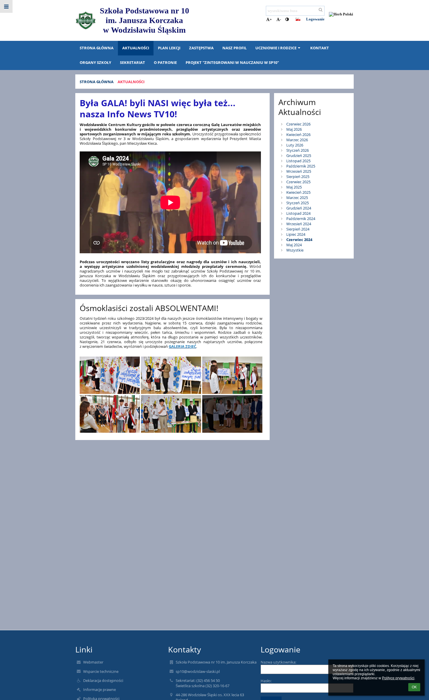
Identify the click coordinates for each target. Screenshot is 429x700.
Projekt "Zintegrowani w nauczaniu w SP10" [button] (232, 62)
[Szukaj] (320, 10)
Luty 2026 (294, 145)
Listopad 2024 (298, 213)
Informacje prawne (99, 689)
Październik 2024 (300, 218)
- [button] (280, 19)
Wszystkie (295, 250)
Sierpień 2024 (297, 229)
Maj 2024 (294, 244)
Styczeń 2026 (297, 150)
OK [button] (414, 687)
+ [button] (271, 19)
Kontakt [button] (319, 47)
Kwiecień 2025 (298, 192)
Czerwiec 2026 (298, 124)
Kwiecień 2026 (298, 134)
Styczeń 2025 (297, 202)
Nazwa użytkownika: (278, 662)
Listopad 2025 (298, 160)
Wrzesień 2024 (298, 223)
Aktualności (131, 81)
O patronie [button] (165, 62)
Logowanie (315, 19)
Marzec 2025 (297, 197)
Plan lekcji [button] (169, 47)
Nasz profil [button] (234, 47)
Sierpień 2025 (297, 176)
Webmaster (93, 662)
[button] (287, 19)
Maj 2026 (294, 129)
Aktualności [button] (135, 47)
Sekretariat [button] (132, 62)
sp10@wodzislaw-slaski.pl (198, 671)
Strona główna (97, 81)
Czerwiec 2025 (298, 181)
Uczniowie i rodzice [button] (276, 47)
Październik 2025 (300, 166)
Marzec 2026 (297, 139)
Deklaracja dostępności (103, 680)
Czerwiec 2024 (299, 239)
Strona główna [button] (97, 47)
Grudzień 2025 (298, 155)
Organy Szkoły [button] (95, 62)
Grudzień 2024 (298, 208)
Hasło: (266, 680)
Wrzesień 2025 (298, 171)
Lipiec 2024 (295, 234)
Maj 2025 (294, 187)
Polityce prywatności (398, 678)
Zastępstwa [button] (201, 47)
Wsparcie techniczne (100, 671)
